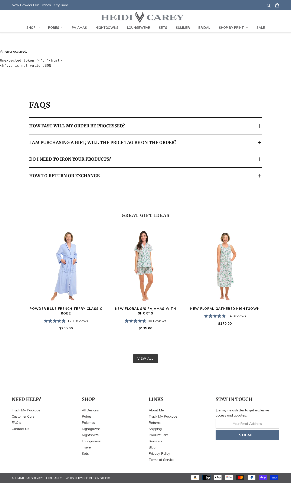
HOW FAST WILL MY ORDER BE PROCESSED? (77, 125)
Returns (155, 422)
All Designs (90, 410)
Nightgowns (91, 429)
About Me (156, 410)
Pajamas (88, 422)
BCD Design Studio (96, 478)
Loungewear (91, 441)
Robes (87, 416)
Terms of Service (161, 459)
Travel (86, 447)
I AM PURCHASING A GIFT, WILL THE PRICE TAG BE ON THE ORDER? (102, 142)
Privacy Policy (159, 453)
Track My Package (26, 410)
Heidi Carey (53, 478)
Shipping (155, 429)
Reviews (155, 441)
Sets (85, 453)
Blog (152, 447)
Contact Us (20, 429)
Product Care (159, 435)
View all (145, 358)
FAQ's (16, 422)
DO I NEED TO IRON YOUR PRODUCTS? (70, 159)
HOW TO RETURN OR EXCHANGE (64, 175)
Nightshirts (90, 435)
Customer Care (23, 416)
